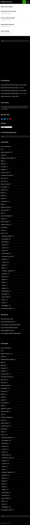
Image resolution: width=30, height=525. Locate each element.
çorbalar (4, 250)
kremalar (3, 195)
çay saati (4, 247)
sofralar (2, 230)
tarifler (2, 233)
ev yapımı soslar (5, 172)
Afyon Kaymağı (5, 31)
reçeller (3, 285)
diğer (2, 161)
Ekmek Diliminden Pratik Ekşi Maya (9, 84)
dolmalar (3, 163)
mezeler (3, 198)
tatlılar (3, 299)
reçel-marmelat (4, 210)
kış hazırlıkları (4, 187)
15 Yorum (10, 33)
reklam (2, 213)
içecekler (4, 265)
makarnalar (4, 273)
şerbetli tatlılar (5, 291)
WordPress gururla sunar (6, 523)
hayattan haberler (5, 184)
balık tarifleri (5, 242)
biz (1, 149)
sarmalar (3, 218)
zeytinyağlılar (5, 305)
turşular (3, 302)
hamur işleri (3, 181)
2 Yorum (9, 13)
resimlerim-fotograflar (6, 216)
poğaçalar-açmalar (5, 207)
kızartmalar (3, 190)
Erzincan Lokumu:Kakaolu (8, 18)
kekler (3, 268)
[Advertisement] (15, 61)
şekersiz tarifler (4, 221)
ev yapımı (4, 262)
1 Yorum (9, 19)
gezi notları (3, 178)
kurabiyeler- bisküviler (7, 270)
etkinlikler (3, 169)
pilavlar (3, 282)
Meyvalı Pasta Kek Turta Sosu (8, 322)
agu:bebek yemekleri (7, 236)
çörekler (3, 155)
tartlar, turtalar (5, 297)
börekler (4, 244)
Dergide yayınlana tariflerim (7, 158)
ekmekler (4, 259)
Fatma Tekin (23, 84)
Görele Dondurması (5, 96)
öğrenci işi (4, 276)
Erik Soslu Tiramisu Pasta (7, 319)
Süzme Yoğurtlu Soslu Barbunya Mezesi (10, 324)
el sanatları (3, 166)
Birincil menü (28, 2)
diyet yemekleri (5, 253)
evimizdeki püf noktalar (6, 175)
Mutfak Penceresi (6, 2)
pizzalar (2, 204)
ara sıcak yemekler (5, 146)
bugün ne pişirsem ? (6, 152)
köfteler (3, 192)
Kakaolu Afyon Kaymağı (7, 24)
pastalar (3, 279)
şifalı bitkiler (4, 227)
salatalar (4, 288)
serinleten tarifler (5, 224)
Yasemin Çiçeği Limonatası (7, 330)
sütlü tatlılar (4, 294)
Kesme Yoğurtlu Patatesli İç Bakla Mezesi (11, 333)
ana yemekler (5, 239)
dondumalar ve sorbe (7, 256)
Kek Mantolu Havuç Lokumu (8, 11)
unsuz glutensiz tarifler (6, 308)
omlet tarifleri (4, 201)
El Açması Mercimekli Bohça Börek (9, 327)
